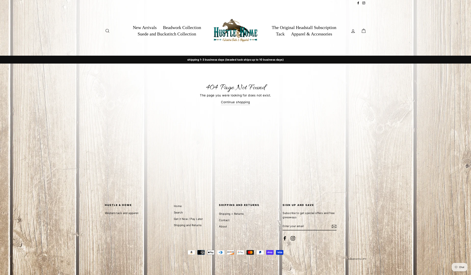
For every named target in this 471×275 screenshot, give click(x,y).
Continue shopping (235, 102)
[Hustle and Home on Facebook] (285, 238)
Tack (280, 34)
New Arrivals (145, 27)
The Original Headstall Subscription (304, 27)
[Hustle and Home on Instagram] (293, 238)
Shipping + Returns (231, 213)
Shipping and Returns (188, 225)
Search (178, 212)
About (223, 226)
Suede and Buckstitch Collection (167, 34)
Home (178, 206)
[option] (235, 59)
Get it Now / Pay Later (188, 218)
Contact (224, 220)
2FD (364, 259)
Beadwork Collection (182, 27)
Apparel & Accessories (311, 34)
